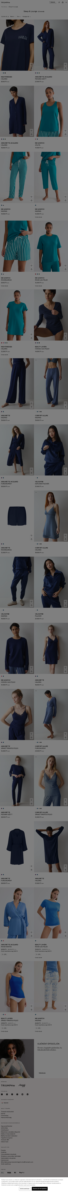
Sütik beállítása (24, 1188)
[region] (34, 1184)
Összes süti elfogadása (40, 1188)
